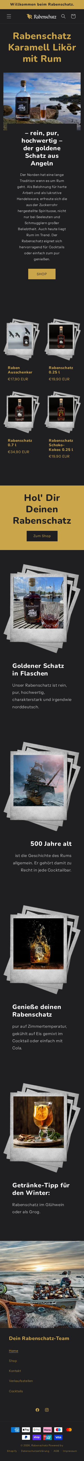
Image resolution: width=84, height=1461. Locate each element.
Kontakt (15, 1371)
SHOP (42, 274)
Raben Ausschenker (20, 370)
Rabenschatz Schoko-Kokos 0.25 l (61, 445)
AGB (56, 1451)
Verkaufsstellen (21, 1381)
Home (13, 1351)
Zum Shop (42, 536)
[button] (9, 16)
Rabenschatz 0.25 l (61, 370)
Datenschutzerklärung (35, 1451)
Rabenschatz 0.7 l (20, 442)
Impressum (70, 1451)
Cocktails (16, 1391)
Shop (13, 1361)
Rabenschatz (39, 1445)
